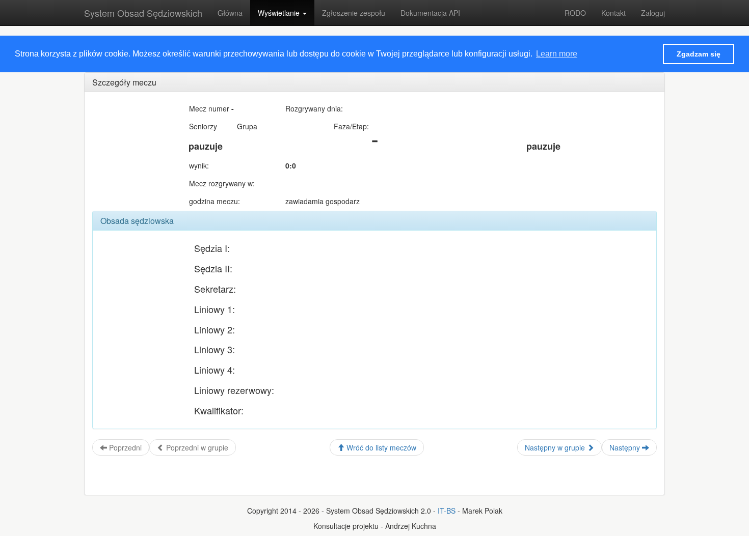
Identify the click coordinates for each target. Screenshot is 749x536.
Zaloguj (653, 13)
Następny (625, 447)
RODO (575, 13)
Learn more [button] (556, 53)
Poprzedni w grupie (196, 447)
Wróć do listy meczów (380, 447)
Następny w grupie (556, 447)
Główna (230, 13)
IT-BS (447, 510)
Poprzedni (124, 447)
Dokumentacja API (430, 13)
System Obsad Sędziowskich (143, 12)
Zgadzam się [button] (698, 54)
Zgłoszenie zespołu (353, 13)
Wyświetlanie (280, 13)
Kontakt (613, 13)
